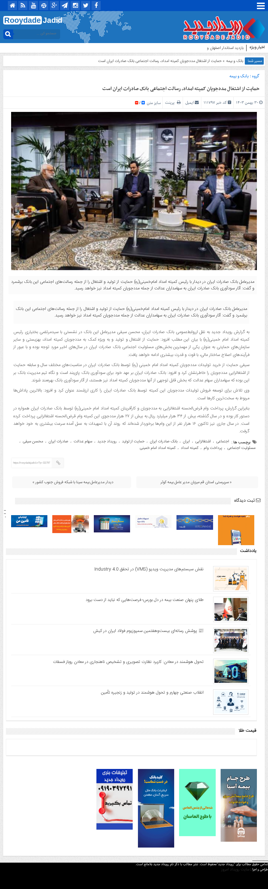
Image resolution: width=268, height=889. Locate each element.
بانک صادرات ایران (163, 441)
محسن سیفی (33, 441)
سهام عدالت (83, 441)
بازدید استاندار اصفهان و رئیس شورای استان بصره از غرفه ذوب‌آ (195, 48)
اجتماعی (222, 441)
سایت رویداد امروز (235, 869)
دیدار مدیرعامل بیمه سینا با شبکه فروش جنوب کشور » (72, 482)
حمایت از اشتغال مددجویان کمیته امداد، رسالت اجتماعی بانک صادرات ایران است (181, 88)
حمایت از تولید (133, 441)
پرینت (171, 102)
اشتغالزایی (203, 441)
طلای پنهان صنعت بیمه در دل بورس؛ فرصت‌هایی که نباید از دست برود (145, 600)
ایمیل (189, 102)
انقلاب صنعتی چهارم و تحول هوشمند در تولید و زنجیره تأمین (152, 692)
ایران (186, 441)
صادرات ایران (58, 441)
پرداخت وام (213, 448)
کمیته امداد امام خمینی (158, 448)
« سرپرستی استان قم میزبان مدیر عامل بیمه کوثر (196, 482)
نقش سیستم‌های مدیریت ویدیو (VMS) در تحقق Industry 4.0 (149, 569)
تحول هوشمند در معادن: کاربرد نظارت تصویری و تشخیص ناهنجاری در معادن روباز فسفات (128, 662)
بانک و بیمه (234, 61)
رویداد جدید (107, 441)
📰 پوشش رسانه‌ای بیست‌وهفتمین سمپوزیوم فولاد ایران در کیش (148, 631)
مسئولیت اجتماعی (241, 448)
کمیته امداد (189, 448)
